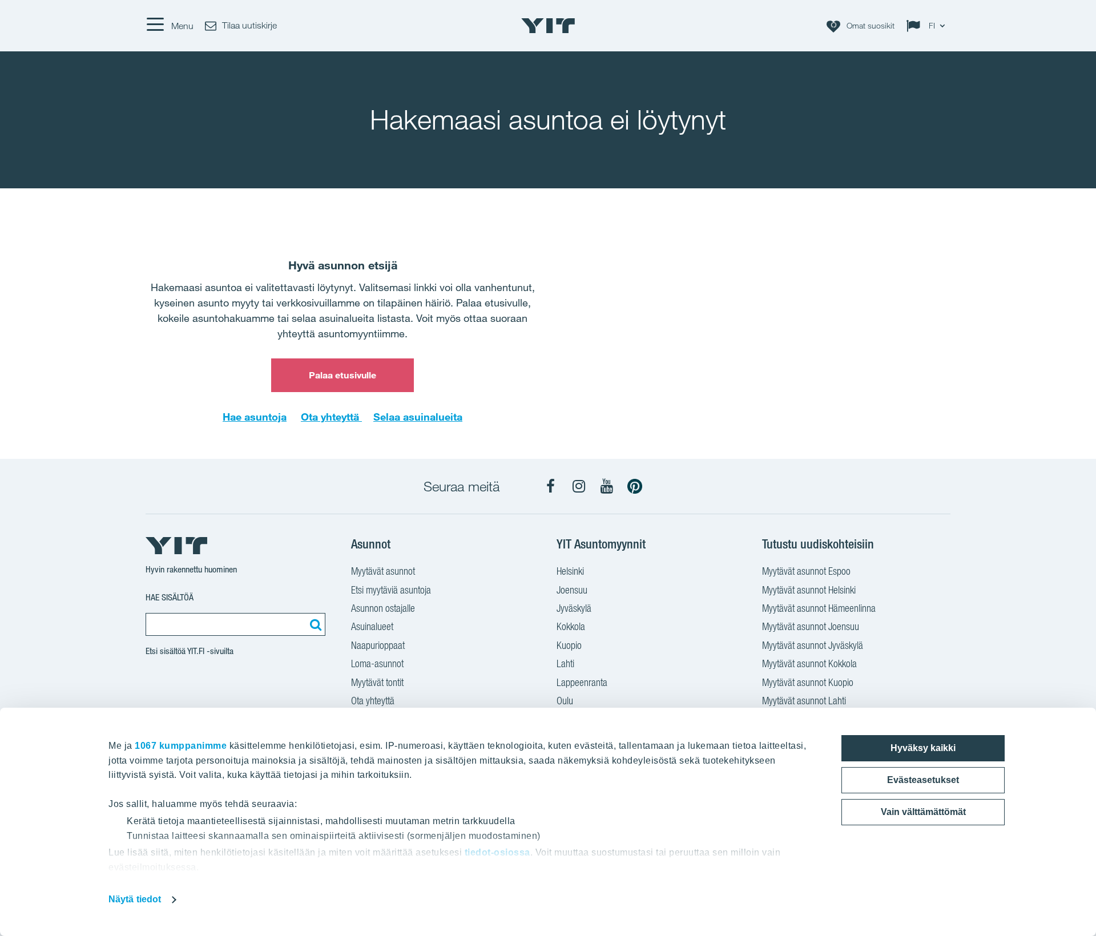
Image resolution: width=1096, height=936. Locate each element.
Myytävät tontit (377, 682)
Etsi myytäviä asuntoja (391, 590)
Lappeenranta (582, 682)
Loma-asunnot (377, 663)
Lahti (565, 663)
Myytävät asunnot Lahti (804, 701)
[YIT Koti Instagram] (579, 486)
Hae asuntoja (255, 416)
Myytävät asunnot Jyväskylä (812, 645)
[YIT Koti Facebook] (551, 486)
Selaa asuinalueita (417, 416)
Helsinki (570, 571)
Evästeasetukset (923, 780)
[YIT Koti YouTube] (607, 486)
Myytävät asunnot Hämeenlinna (819, 608)
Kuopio (569, 645)
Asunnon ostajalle (383, 608)
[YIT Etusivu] (548, 25)
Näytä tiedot (134, 899)
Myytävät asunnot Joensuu (810, 626)
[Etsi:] (314, 624)
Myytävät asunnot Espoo (806, 571)
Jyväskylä (574, 608)
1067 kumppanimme (181, 746)
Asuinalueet (372, 626)
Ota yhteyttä (331, 416)
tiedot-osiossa (497, 852)
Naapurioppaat (378, 645)
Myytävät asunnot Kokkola (809, 663)
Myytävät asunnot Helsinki (809, 590)
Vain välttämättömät (923, 812)
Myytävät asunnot (383, 571)
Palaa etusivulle (343, 375)
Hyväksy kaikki (923, 748)
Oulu (565, 701)
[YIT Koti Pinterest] (635, 486)
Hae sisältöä (170, 597)
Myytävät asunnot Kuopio (807, 682)
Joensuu (572, 590)
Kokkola (571, 626)
